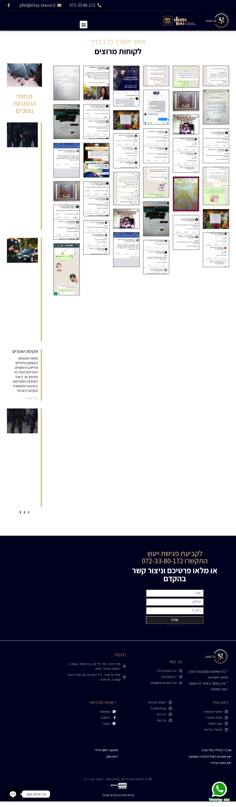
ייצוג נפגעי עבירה (221, 763)
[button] (83, 24)
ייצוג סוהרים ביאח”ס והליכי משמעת (210, 756)
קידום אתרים (126, 795)
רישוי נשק (112, 756)
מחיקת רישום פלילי (106, 750)
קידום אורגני (109, 795)
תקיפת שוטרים (25, 351)
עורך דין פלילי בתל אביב (216, 750)
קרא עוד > (31, 398)
